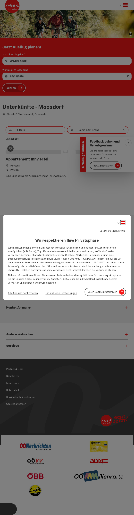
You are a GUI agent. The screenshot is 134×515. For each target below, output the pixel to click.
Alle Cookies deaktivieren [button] (23, 293)
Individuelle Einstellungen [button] (61, 293)
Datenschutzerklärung (112, 230)
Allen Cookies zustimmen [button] (102, 292)
